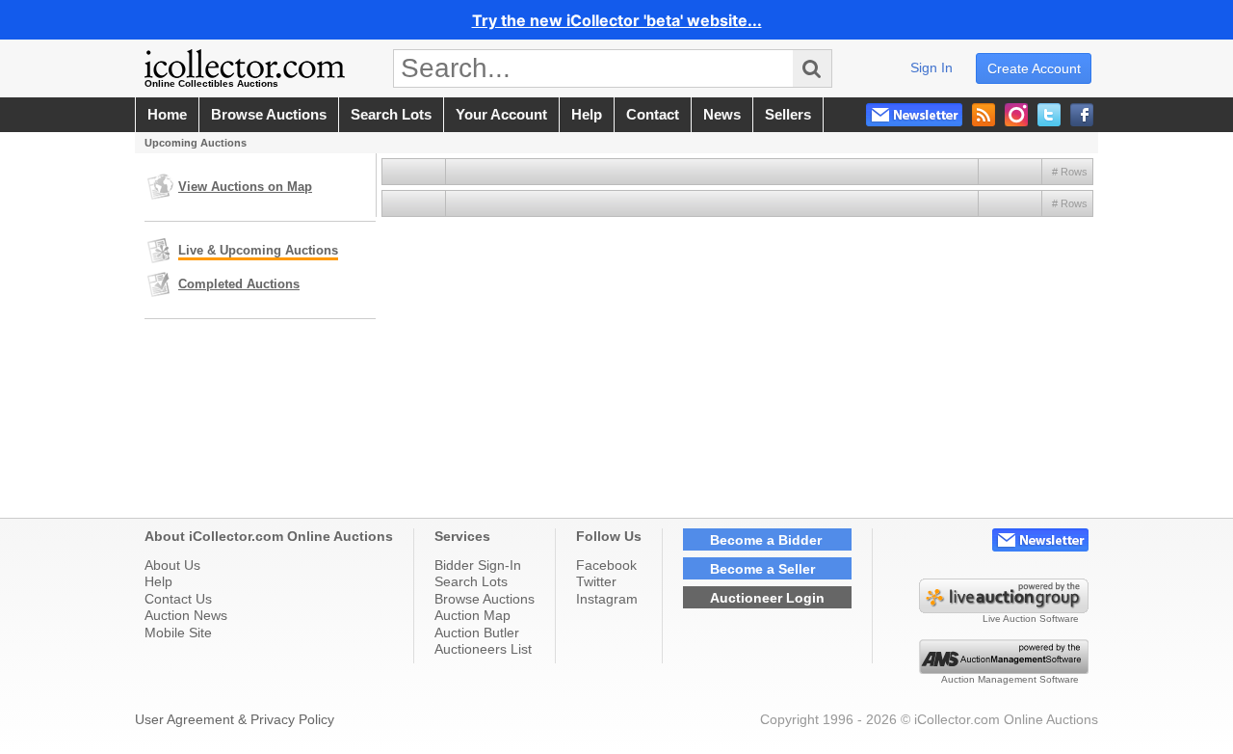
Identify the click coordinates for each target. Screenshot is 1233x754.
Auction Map (472, 615)
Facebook (606, 565)
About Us (172, 565)
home (167, 114)
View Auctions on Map (245, 186)
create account (1034, 68)
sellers (788, 114)
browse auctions (269, 114)
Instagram (607, 598)
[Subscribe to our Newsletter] (914, 114)
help (586, 114)
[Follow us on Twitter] (1049, 114)
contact (652, 114)
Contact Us (178, 598)
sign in (931, 67)
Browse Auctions (484, 598)
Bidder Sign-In (477, 565)
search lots (391, 114)
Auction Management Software (1010, 679)
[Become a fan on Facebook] (1081, 114)
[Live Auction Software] (1004, 608)
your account (501, 114)
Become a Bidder (766, 540)
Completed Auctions (239, 284)
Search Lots (471, 581)
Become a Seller (762, 569)
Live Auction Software (1031, 618)
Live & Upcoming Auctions (258, 250)
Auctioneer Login (767, 598)
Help (158, 581)
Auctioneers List (483, 649)
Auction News (185, 615)
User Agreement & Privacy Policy (234, 719)
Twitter (596, 581)
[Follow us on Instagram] (1016, 114)
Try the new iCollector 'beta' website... (617, 20)
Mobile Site (178, 632)
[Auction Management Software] (1004, 669)
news (722, 114)
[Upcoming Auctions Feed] (983, 114)
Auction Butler (476, 632)
